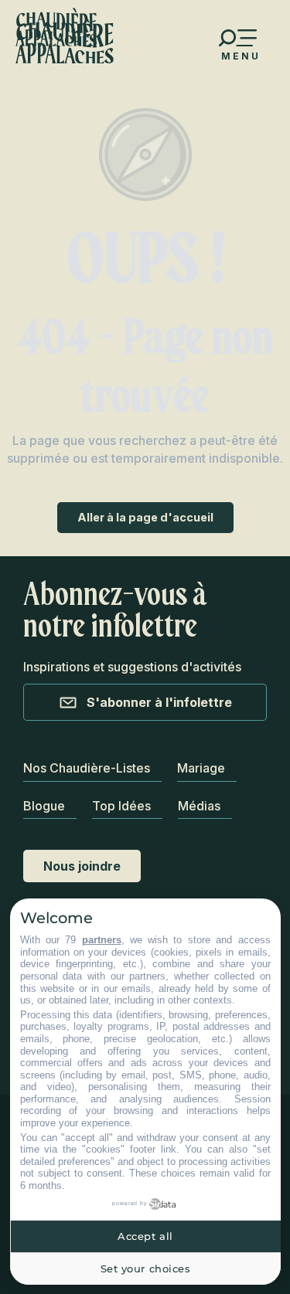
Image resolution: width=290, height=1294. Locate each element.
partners (101, 940)
